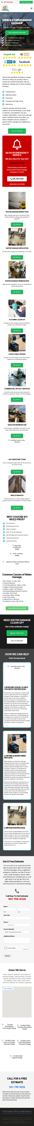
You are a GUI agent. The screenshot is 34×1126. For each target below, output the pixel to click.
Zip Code (7, 915)
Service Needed (9, 929)
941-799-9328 (8, 2)
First (5, 912)
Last (19, 912)
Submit (7, 956)
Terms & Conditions (16, 1113)
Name (6, 906)
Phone (6, 922)
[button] (31, 8)
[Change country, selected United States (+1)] (5, 925)
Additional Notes (9, 936)
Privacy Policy (6, 1113)
